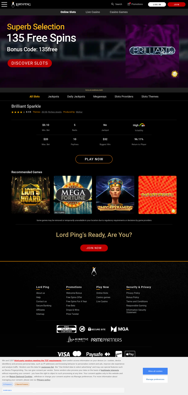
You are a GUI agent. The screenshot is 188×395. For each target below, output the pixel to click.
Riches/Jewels (55, 112)
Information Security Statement (136, 311)
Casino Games (119, 12)
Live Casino (93, 12)
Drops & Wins (72, 310)
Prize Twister (72, 314)
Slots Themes (149, 96)
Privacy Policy (133, 293)
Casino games (103, 297)
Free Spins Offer (74, 297)
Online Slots (68, 12)
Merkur (79, 112)
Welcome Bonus (74, 293)
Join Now (94, 248)
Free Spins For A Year (76, 301)
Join (176, 4)
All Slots (35, 96)
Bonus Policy (132, 297)
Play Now (94, 159)
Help (38, 297)
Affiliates (40, 310)
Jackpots (53, 96)
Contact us (41, 301)
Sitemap (40, 314)
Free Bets (70, 305)
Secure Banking (43, 305)
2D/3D (44, 112)
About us (40, 293)
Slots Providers (124, 96)
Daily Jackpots (76, 96)
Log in (157, 4)
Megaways (99, 96)
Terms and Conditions (137, 301)
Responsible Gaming (136, 305)
